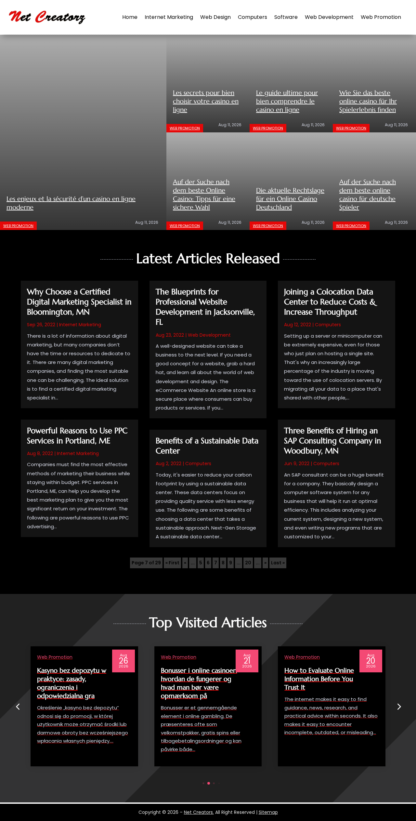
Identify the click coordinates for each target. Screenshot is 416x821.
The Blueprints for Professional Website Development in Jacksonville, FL (205, 307)
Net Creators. (199, 812)
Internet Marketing (169, 17)
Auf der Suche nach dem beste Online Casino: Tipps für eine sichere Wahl (204, 194)
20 (248, 562)
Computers (252, 17)
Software (286, 17)
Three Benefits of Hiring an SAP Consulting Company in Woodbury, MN (332, 441)
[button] (398, 706)
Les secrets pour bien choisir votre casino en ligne (206, 101)
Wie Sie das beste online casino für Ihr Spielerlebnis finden (368, 101)
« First (172, 562)
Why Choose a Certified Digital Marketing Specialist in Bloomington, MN (79, 302)
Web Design (215, 17)
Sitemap (268, 812)
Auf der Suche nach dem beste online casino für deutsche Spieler (367, 194)
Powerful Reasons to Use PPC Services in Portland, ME (77, 436)
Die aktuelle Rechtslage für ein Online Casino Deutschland (290, 198)
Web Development (329, 17)
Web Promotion (381, 17)
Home (129, 17)
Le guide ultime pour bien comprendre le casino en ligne (287, 101)
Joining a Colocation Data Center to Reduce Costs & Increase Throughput (329, 302)
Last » (278, 562)
